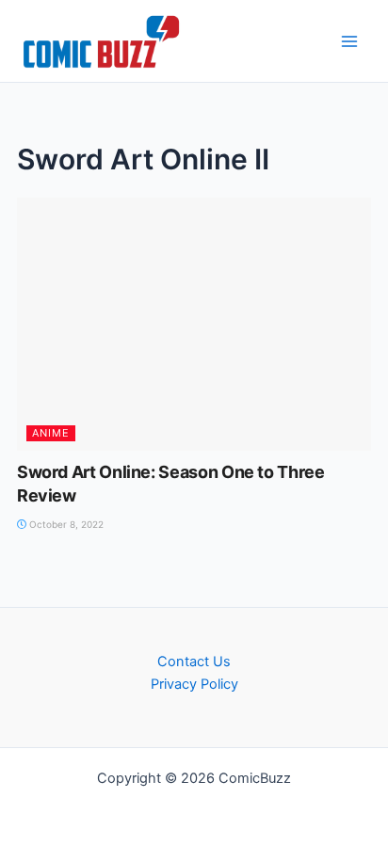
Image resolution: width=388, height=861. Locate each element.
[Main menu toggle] (349, 41)
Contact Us (194, 661)
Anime (51, 432)
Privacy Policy (194, 684)
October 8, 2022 (65, 524)
